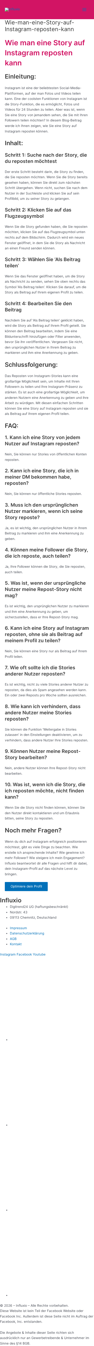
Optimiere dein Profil (26, 886)
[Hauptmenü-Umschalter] (84, 10)
